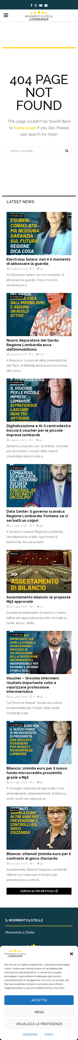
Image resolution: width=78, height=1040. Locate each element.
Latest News (20, 201)
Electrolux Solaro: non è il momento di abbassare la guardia (38, 261)
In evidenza (16, 216)
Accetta (39, 1000)
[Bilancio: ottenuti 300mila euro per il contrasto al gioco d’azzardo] (39, 828)
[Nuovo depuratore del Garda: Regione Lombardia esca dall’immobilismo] (39, 314)
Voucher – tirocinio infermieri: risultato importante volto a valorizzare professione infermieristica (32, 685)
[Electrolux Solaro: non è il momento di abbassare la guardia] (39, 233)
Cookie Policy (30, 1033)
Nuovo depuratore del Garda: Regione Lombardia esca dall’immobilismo (32, 344)
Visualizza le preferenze (39, 1024)
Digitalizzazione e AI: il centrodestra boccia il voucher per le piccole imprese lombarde (38, 430)
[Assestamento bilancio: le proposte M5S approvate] (39, 571)
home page (25, 128)
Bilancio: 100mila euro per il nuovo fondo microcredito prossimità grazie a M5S (36, 772)
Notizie (14, 553)
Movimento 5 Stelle (19, 932)
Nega (39, 1012)
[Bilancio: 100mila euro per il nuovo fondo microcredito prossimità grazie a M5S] (39, 742)
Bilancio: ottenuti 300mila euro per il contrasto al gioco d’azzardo (38, 856)
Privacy (49, 1033)
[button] (71, 954)
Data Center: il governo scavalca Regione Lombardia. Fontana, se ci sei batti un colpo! (37, 516)
